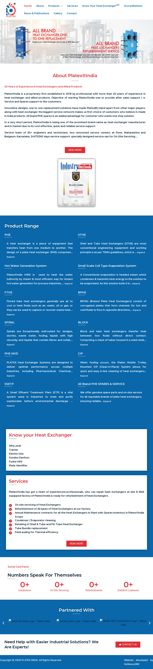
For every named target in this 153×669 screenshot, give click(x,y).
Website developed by (138, 660)
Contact (72, 13)
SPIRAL (9, 322)
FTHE (8, 292)
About (40, 5)
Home (28, 5)
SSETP (9, 384)
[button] (3, 41)
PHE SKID (11, 353)
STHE (82, 234)
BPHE (82, 292)
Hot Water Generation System (25, 265)
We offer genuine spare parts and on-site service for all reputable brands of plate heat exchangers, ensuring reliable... (111, 397)
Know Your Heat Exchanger (101, 5)
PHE (7, 234)
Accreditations (133, 5)
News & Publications (36, 13)
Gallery (58, 13)
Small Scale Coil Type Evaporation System (107, 265)
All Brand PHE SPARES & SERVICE (101, 384)
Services (72, 5)
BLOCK (83, 322)
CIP (80, 353)
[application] (61, 6)
